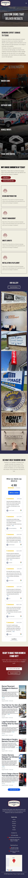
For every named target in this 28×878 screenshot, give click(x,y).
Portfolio (14, 823)
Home (14, 819)
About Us (14, 821)
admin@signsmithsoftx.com (15, 837)
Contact (14, 829)
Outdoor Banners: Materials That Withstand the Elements (10, 757)
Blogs (14, 827)
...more (3, 697)
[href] (14, 863)
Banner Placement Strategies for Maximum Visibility (10, 688)
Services (14, 825)
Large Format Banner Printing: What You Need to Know (10, 724)
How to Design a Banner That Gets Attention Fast (10, 775)
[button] (26, 3)
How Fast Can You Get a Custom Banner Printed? (10, 706)
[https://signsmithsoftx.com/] (5, 3)
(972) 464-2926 (14, 835)
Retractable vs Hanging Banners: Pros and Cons (10, 740)
